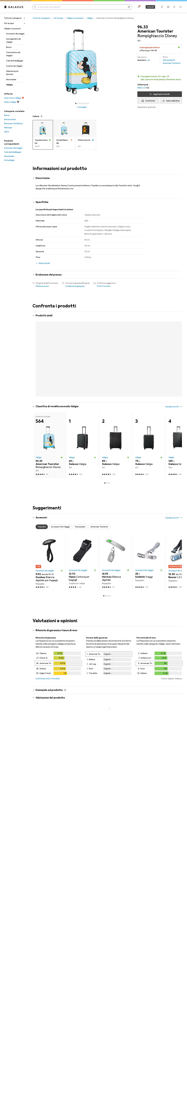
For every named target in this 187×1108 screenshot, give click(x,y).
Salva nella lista (173, 101)
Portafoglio (9, 160)
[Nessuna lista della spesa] (174, 7)
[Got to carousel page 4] (82, 103)
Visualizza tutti (172, 316)
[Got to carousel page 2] (77, 103)
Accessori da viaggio (15, 33)
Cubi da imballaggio (14, 60)
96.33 (142, 27)
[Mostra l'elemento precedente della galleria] (32, 61)
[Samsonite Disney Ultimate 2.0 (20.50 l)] (82, 348)
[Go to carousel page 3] (106, 409)
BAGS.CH (141, 88)
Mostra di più (43, 403)
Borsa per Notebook (13, 123)
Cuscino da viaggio (14, 66)
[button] (179, 47)
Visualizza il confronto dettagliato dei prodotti (138, 316)
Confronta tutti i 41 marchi (48, 692)
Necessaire (11, 79)
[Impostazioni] (139, 7)
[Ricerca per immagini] (129, 6)
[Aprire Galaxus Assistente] (162, 7)
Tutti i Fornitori (104, 286)
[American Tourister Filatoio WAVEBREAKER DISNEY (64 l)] (115, 348)
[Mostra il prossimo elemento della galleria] (131, 61)
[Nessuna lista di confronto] (168, 7)
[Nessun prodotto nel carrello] (180, 7)
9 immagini (82, 107)
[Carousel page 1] (75, 103)
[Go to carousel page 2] (104, 409)
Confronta (150, 101)
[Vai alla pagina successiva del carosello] (177, 360)
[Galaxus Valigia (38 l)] (82, 459)
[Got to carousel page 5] (84, 103)
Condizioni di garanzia (74, 286)
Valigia (9, 84)
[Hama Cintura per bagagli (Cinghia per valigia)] (82, 576)
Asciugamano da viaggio (13, 40)
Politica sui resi (42, 286)
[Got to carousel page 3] (80, 103)
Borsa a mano (10, 119)
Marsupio (8, 127)
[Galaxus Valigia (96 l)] (115, 459)
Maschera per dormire (12, 73)
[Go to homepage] (13, 7)
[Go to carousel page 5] (111, 409)
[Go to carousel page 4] (109, 409)
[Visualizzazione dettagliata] (58, 677)
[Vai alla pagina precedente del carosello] (37, 360)
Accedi (150, 7)
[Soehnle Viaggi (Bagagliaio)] (148, 576)
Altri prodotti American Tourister (172, 60)
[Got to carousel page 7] (88, 103)
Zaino (6, 131)
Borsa (8, 47)
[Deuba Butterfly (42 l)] (148, 348)
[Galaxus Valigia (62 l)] (148, 459)
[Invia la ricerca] (35, 6)
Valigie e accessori (12, 28)
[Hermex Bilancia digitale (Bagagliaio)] (115, 576)
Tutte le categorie (12, 18)
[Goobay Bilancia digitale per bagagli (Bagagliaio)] (49, 576)
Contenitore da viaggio (13, 54)
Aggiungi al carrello (161, 94)
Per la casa (9, 23)
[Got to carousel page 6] (86, 103)
